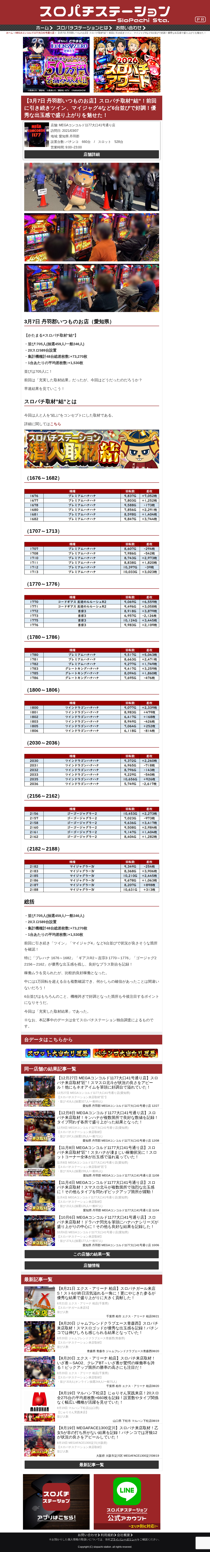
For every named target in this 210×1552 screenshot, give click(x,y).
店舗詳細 (91, 154)
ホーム (9, 33)
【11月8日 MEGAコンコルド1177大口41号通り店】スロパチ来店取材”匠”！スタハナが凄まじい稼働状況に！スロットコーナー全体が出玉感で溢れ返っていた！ (107, 1152)
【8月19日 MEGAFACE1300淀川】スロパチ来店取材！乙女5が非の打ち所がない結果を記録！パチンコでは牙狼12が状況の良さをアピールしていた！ (107, 1432)
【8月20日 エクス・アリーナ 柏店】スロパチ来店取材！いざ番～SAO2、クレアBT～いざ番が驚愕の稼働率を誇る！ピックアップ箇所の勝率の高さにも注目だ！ (106, 1363)
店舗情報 (91, 1265)
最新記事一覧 (91, 1464)
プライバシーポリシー (123, 1539)
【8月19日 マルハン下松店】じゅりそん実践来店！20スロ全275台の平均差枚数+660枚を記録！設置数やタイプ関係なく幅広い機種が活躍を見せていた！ (108, 1398)
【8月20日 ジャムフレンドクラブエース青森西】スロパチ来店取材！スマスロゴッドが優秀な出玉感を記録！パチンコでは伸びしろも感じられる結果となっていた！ (107, 1328)
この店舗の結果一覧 (91, 1254)
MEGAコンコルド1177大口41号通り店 (34, 33)
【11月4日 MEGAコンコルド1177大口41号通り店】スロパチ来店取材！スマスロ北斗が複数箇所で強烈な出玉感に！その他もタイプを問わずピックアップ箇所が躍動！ (106, 1187)
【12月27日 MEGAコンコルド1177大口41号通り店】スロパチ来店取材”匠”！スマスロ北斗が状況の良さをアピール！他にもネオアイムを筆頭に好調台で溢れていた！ (107, 1083)
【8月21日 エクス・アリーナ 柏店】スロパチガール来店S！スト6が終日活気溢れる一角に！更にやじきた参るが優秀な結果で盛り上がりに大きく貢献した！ (106, 1293)
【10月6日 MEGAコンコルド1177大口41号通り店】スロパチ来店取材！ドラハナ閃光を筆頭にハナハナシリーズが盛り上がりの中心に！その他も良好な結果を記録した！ (107, 1222)
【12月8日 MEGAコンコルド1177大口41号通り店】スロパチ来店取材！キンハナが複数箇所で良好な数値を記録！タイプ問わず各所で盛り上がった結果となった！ (107, 1117)
